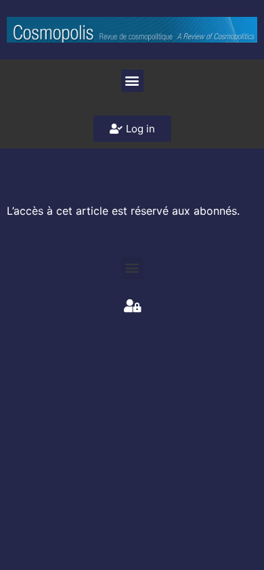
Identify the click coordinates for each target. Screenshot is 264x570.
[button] (132, 81)
